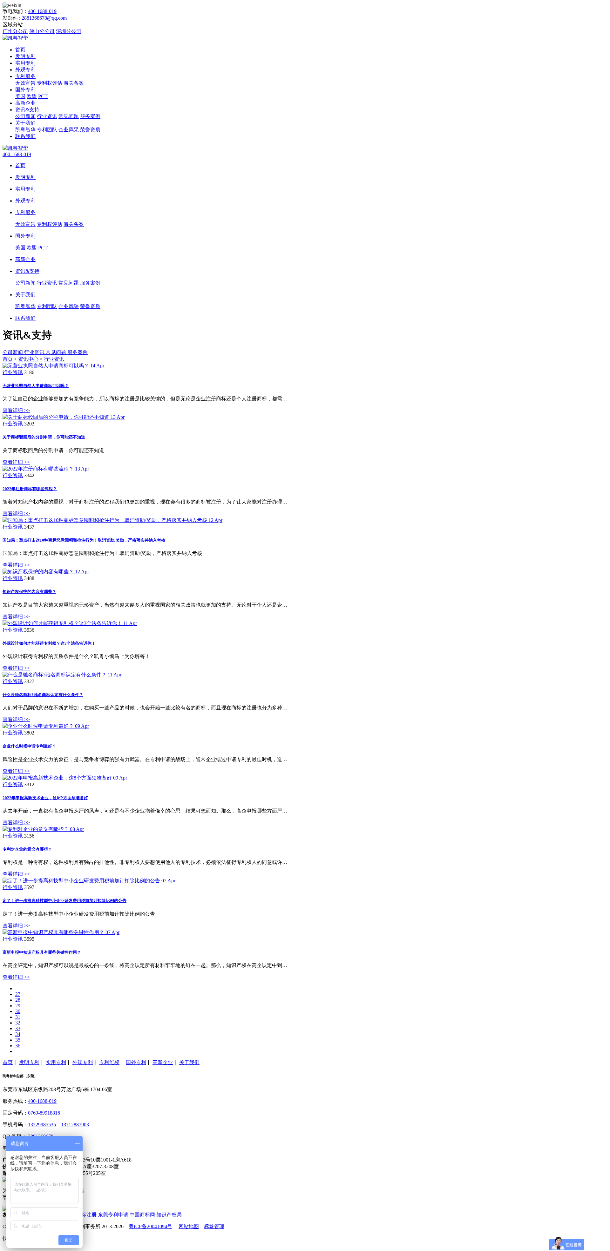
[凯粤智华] (15, 38)
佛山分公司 (42, 31)
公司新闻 (25, 116)
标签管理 (214, 1226)
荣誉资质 (90, 129)
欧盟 (32, 96)
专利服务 (25, 76)
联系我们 (25, 136)
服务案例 (90, 116)
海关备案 (74, 83)
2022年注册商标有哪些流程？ (30, 488)
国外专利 (25, 89)
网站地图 (189, 1226)
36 (17, 1045)
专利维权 (109, 1062)
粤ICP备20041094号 (150, 1226)
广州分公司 (15, 31)
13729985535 (42, 1124)
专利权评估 (49, 83)
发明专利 (25, 56)
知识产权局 (169, 1214)
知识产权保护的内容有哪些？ (29, 591)
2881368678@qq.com (44, 18)
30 (17, 1011)
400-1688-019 (42, 11)
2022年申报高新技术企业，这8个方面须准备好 (45, 797)
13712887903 (75, 1124)
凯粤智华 (25, 129)
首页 (20, 49)
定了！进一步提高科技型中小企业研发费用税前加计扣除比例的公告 (64, 900)
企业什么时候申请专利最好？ (29, 746)
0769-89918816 (44, 1113)
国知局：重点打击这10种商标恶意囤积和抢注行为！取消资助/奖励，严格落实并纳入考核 (84, 540)
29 (17, 1005)
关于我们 (25, 123)
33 (17, 1028)
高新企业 (25, 103)
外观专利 (25, 69)
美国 (20, 96)
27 (17, 994)
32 (17, 1022)
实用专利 (25, 63)
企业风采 (68, 129)
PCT (43, 96)
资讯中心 (28, 359)
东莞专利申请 (113, 1214)
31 (17, 1017)
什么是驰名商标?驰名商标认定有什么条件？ (43, 694)
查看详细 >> (16, 410)
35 (17, 1040)
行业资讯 (47, 116)
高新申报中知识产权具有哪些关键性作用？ (42, 952)
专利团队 (47, 129)
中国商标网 (142, 1214)
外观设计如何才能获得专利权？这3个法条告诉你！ (49, 643)
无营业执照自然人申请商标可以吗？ (36, 385)
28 (17, 1000)
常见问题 (68, 116)
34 (17, 1034)
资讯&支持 (27, 109)
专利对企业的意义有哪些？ (27, 849)
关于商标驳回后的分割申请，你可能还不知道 (44, 437)
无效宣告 (25, 83)
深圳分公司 (68, 31)
